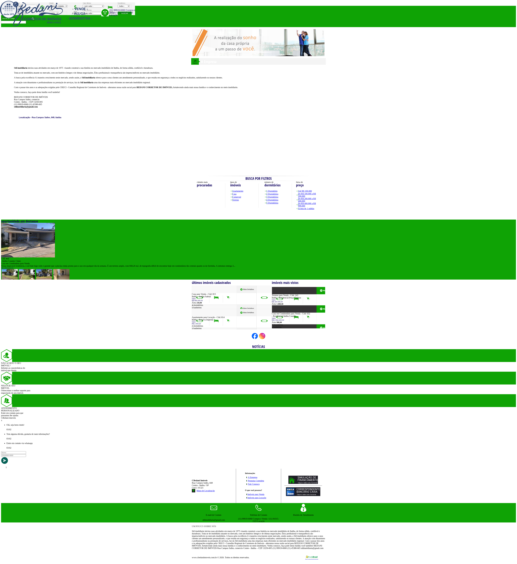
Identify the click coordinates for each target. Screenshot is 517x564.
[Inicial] (46, 25)
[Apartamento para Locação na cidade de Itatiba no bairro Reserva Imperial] (202, 315)
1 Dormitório (271, 191)
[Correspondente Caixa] (303, 495)
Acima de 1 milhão (306, 208)
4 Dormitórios (272, 200)
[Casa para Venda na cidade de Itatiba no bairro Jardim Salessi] (202, 292)
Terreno (235, 200)
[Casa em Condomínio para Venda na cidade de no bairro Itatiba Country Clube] (28, 257)
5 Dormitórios (272, 203)
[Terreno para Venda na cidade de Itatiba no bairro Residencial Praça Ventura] (282, 293)
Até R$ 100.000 (305, 191)
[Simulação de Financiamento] (303, 483)
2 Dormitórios (272, 194)
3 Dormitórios (272, 197)
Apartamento (237, 191)
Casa (234, 194)
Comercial (236, 197)
